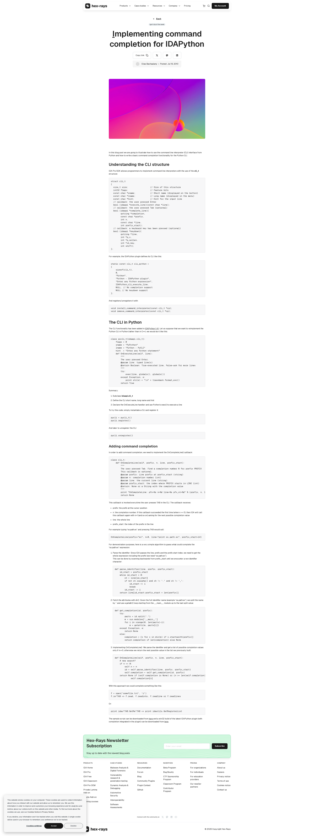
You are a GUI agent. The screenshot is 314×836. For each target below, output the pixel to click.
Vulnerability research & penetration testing (118, 778)
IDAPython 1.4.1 (152, 328)
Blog (139, 776)
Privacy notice (223, 776)
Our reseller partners (195, 785)
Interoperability (117, 800)
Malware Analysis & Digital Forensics (119, 769)
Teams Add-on (90, 797)
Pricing (187, 6)
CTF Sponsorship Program (171, 778)
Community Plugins (146, 781)
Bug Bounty (168, 772)
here (151, 718)
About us (221, 767)
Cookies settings (34, 826)
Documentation (144, 767)
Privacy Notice (48, 812)
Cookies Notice (33, 812)
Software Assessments (116, 806)
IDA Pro (87, 772)
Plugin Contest (143, 785)
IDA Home (88, 767)
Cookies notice (223, 785)
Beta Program (169, 767)
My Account (220, 6)
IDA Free (87, 776)
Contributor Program (168, 790)
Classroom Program (172, 784)
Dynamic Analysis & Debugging (119, 787)
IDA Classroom (90, 781)
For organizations (198, 767)
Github (140, 789)
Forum (140, 772)
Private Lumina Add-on (90, 791)
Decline (73, 826)
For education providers (196, 778)
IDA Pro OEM (89, 785)
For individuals (197, 772)
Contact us (222, 789)
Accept (54, 826)
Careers (220, 772)
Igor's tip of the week (157, 24)
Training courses (90, 801)
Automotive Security (115, 794)
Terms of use (223, 781)
